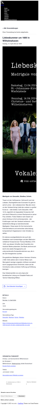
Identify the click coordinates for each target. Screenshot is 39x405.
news (5, 13)
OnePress (20, 403)
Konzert (5, 311)
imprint (6, 18)
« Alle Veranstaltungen (10, 28)
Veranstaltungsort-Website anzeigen (13, 375)
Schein (16, 317)
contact (6, 14)
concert (6, 16)
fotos (5, 11)
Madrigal (11, 317)
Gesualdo (5, 317)
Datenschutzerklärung (10, 19)
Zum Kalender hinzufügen (15, 286)
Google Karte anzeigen (9, 366)
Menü (2, 5)
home (6, 8)
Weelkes (21, 317)
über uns (6, 10)
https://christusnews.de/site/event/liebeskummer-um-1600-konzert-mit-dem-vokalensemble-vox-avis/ (18, 324)
